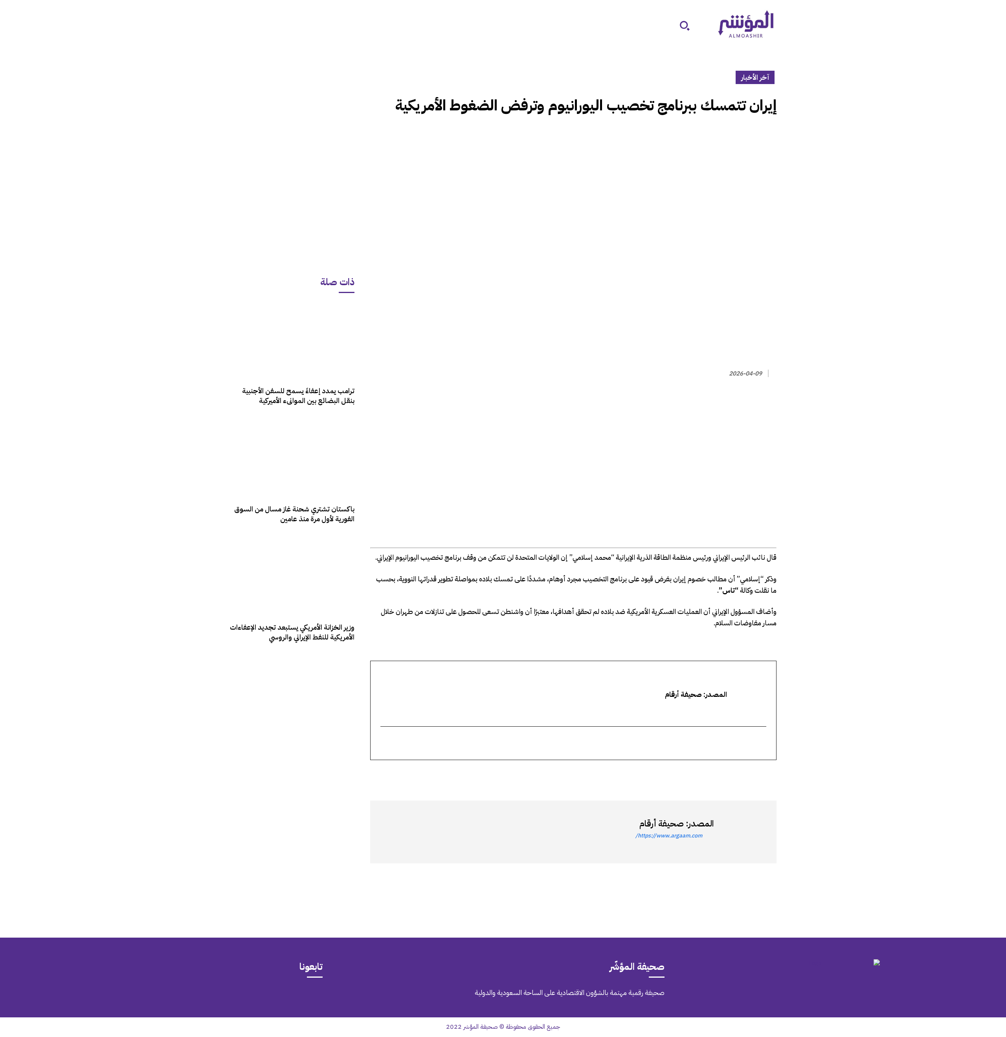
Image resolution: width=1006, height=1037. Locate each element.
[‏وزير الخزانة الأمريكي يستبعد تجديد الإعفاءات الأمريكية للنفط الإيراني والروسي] (291, 576)
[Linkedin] (732, 774)
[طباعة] (714, 774)
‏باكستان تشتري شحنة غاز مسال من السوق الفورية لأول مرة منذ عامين (294, 514)
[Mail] (195, 998)
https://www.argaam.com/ (668, 836)
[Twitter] (769, 774)
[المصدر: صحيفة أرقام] (741, 832)
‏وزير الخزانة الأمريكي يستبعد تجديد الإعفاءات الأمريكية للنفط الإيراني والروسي (292, 632)
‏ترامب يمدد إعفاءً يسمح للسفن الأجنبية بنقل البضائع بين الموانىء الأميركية (298, 395)
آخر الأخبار (755, 77)
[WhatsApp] (750, 774)
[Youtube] (128, 998)
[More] (678, 774)
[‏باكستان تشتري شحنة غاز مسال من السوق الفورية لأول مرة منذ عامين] (291, 458)
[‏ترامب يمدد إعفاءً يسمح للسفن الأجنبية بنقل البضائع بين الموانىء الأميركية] (291, 340)
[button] (685, 26)
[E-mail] (760, 743)
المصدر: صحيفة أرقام (676, 823)
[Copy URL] (696, 774)
